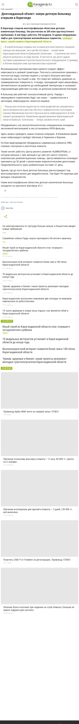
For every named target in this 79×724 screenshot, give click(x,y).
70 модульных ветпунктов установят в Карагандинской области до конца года (37, 275)
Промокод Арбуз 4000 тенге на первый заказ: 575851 (31, 411)
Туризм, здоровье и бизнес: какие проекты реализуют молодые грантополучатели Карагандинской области (35, 288)
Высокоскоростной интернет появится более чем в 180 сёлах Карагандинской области (34, 263)
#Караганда (5, 202)
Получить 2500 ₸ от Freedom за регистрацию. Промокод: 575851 (37, 559)
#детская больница (16, 202)
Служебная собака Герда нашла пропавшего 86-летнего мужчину (36, 238)
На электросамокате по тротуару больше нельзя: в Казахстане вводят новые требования (39, 227)
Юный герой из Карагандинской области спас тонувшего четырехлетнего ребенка (32, 249)
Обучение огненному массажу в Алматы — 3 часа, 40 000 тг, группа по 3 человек (38, 460)
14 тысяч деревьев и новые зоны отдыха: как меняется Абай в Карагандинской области (35, 312)
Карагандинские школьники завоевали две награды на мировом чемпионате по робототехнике (36, 300)
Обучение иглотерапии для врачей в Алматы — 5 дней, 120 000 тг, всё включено (37, 511)
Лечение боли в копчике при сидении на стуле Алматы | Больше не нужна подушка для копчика (38, 608)
